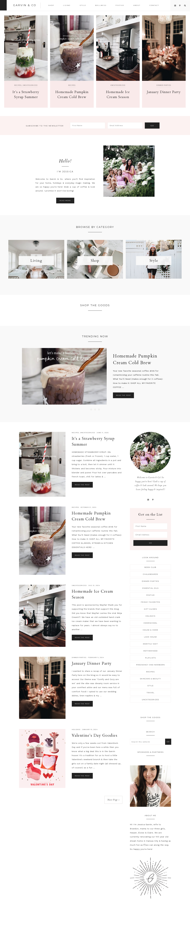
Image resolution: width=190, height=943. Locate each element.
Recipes (18, 85)
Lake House (150, 637)
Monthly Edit (150, 644)
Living (36, 260)
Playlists (150, 658)
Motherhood (150, 651)
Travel (150, 693)
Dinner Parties (163, 85)
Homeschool (150, 623)
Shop (95, 260)
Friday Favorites (150, 602)
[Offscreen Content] (3, 5)
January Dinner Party (164, 92)
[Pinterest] (153, 499)
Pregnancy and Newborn (150, 665)
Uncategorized (30, 85)
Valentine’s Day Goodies (94, 735)
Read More (65, 200)
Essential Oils (150, 588)
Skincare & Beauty (150, 679)
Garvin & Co (24, 5)
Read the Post (123, 395)
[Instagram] (148, 499)
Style (153, 260)
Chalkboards (150, 574)
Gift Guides (150, 609)
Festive (150, 595)
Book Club (150, 567)
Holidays (76, 729)
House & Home (150, 630)
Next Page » (113, 799)
